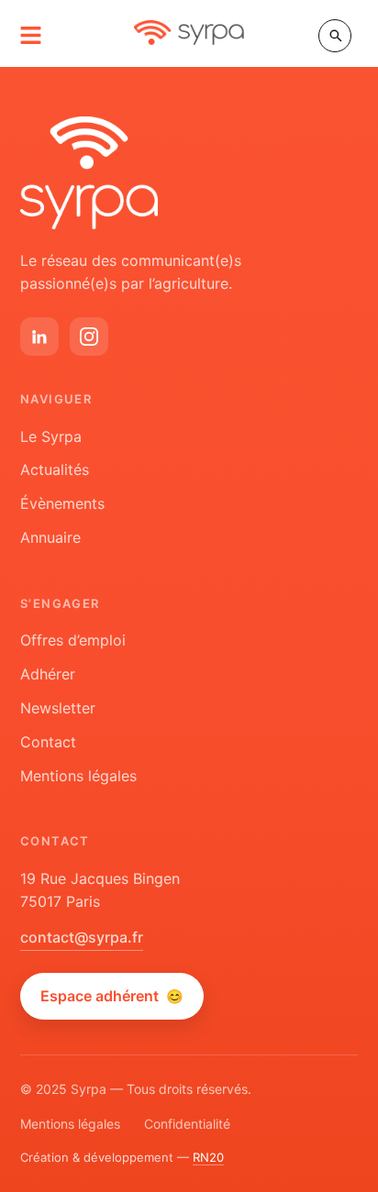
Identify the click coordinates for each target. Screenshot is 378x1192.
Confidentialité (187, 1123)
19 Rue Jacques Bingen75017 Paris (100, 890)
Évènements (62, 503)
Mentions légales (78, 776)
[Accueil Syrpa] (89, 172)
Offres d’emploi (73, 640)
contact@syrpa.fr (81, 937)
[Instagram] (89, 336)
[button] (30, 35)
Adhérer (47, 674)
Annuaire (50, 537)
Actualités (54, 469)
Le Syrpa (51, 436)
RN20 (208, 1157)
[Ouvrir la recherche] (334, 35)
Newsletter (57, 708)
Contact (48, 742)
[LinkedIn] (39, 336)
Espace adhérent (111, 996)
